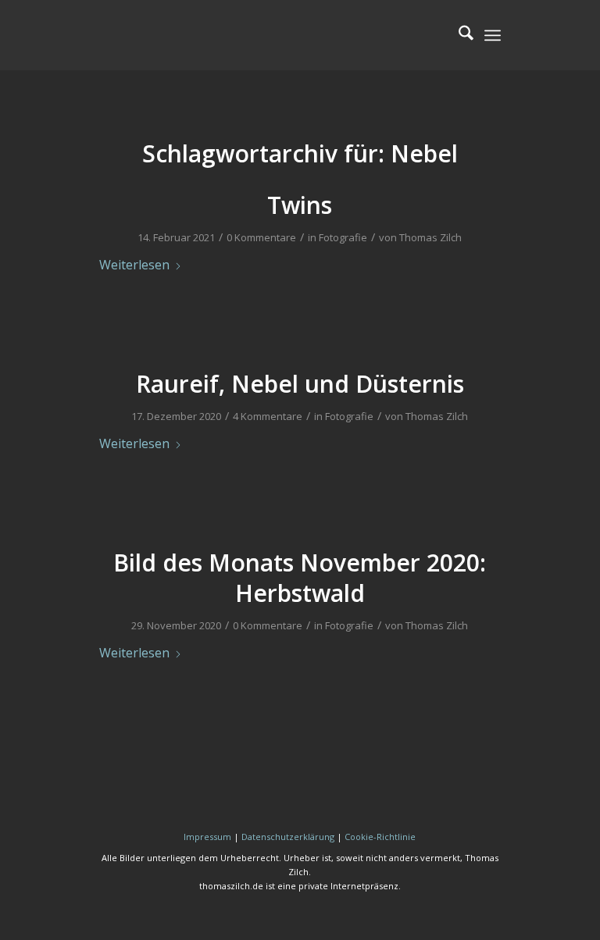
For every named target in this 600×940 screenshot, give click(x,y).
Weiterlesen (134, 264)
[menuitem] (458, 35)
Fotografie (343, 237)
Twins (299, 205)
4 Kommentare (267, 416)
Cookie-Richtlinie (380, 836)
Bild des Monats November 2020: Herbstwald (299, 578)
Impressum (207, 836)
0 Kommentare (261, 237)
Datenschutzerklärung (287, 836)
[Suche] (458, 35)
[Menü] (492, 35)
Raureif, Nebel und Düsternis (300, 384)
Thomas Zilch (430, 237)
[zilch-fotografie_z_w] (216, 35)
